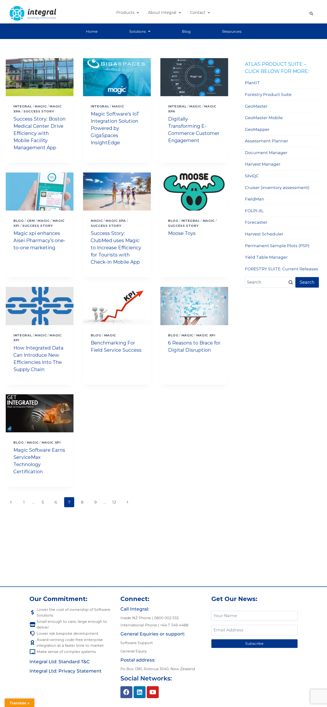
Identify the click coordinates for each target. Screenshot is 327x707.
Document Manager (266, 152)
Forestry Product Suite (268, 94)
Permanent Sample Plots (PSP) (277, 245)
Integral (22, 106)
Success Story (38, 111)
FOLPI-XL (254, 210)
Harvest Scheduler (264, 234)
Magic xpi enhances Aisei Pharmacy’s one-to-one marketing (39, 240)
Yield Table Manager (266, 257)
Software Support (136, 642)
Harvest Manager (263, 164)
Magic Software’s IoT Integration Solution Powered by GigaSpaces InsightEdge (115, 128)
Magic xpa (116, 221)
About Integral (162, 12)
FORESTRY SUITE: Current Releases (281, 269)
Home (92, 31)
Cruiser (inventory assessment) (277, 187)
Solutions (137, 31)
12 (114, 502)
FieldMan (254, 199)
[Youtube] (153, 692)
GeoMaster (256, 106)
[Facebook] (126, 692)
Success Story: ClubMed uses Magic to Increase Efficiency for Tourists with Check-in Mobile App (116, 247)
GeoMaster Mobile (264, 117)
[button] (127, 12)
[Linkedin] (140, 692)
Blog (186, 31)
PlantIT (252, 82)
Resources (231, 31)
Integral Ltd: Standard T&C (59, 661)
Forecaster (256, 222)
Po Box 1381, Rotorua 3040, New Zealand (157, 669)
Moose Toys (182, 233)
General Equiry (133, 651)
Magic (41, 106)
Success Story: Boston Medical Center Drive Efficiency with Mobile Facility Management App (39, 133)
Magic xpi (205, 335)
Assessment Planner (266, 141)
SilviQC (252, 175)
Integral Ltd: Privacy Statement (65, 671)
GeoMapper (257, 129)
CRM (31, 221)
